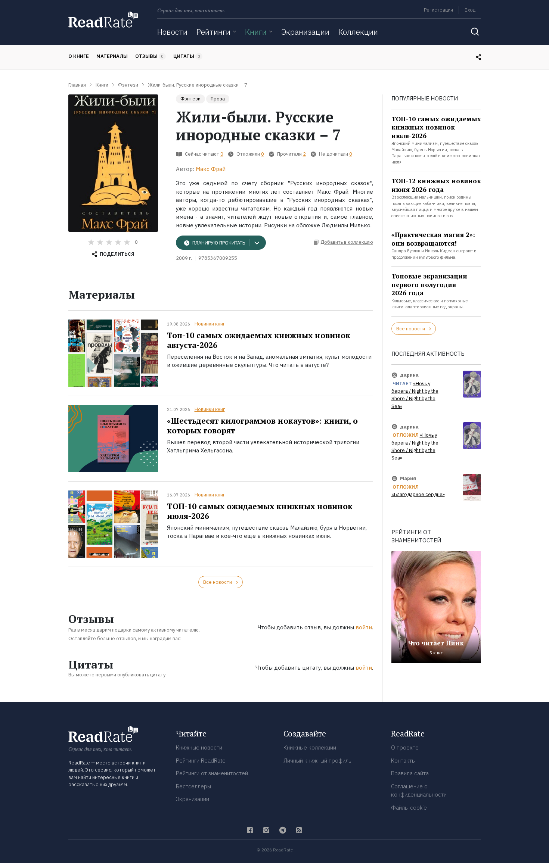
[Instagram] (266, 830)
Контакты (403, 760)
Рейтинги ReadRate (201, 760)
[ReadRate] (103, 20)
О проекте (405, 747)
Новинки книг (210, 324)
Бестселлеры (193, 786)
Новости (172, 32)
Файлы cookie (409, 807)
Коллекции (358, 32)
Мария (408, 478)
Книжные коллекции (309, 747)
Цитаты (186, 56)
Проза (218, 99)
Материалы (112, 56)
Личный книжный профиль (317, 760)
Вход (470, 10)
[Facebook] (250, 830)
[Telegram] (283, 830)
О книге (78, 56)
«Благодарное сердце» (418, 494)
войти (364, 627)
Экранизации (305, 32)
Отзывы (149, 56)
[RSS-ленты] (299, 830)
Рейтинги (213, 32)
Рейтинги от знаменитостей (212, 773)
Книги (256, 32)
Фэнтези (190, 99)
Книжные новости (199, 747)
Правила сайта (410, 773)
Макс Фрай (211, 168)
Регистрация (438, 10)
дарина (409, 375)
